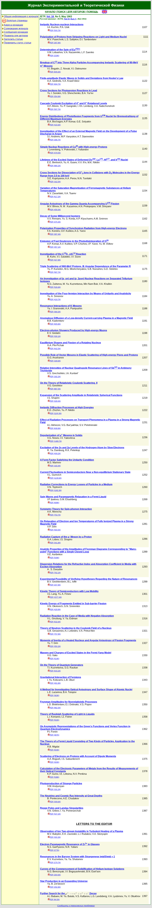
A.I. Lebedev (71, 631)
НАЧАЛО (50, 12)
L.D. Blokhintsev (55, 704)
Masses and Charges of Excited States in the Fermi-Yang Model (75, 652)
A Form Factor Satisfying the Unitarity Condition (67, 460)
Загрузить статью (13, 39)
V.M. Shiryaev (104, 206)
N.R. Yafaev (71, 847)
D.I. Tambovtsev (88, 39)
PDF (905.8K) (55, 324)
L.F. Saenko (87, 52)
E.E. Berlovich (54, 162)
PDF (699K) (54, 503)
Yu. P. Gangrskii (68, 106)
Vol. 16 (50, 16)
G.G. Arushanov (55, 357)
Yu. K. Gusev (70, 162)
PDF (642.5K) (55, 349)
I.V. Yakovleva (67, 438)
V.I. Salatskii (63, 256)
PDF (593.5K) (55, 530)
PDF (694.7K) (55, 84)
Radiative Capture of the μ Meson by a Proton (66, 537)
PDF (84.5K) (55, 900)
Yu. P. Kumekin (55, 269)
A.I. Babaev (53, 896)
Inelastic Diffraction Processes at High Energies (67, 407)
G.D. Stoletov (111, 269)
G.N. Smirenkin (72, 606)
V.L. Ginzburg (54, 618)
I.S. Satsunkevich (71, 759)
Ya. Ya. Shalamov (73, 859)
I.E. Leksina (65, 774)
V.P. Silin (52, 526)
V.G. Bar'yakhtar (69, 425)
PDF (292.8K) (55, 887)
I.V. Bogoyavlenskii (75, 871)
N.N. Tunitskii (84, 178)
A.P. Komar (69, 121)
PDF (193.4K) (55, 466)
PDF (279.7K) (55, 863)
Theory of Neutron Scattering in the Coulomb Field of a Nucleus (75, 628)
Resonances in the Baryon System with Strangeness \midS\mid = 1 (77, 856)
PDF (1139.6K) (56, 478)
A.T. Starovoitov (85, 136)
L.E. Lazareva (54, 692)
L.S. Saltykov (71, 39)
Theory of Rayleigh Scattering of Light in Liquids (67, 714)
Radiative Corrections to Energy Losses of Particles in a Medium (76, 484)
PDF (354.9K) (55, 96)
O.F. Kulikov (67, 231)
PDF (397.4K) (55, 234)
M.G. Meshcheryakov (75, 269)
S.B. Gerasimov (55, 631)
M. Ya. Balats (67, 896)
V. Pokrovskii (68, 149)
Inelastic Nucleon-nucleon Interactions (61, 24)
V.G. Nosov (53, 438)
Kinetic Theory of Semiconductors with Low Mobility (69, 591)
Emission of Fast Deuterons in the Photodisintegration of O (74, 241)
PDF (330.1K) (55, 336)
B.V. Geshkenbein (56, 581)
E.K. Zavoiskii (69, 834)
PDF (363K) (54, 695)
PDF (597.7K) (55, 109)
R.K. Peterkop (72, 450)
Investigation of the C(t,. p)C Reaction (63, 254)
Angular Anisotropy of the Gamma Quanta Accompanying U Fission (79, 203)
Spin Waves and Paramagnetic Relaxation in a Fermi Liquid (73, 496)
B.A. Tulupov (69, 692)
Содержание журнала (16, 28)
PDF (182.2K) (55, 377)
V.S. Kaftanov (82, 896)
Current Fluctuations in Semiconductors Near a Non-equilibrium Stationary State (85, 472)
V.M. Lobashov (55, 52)
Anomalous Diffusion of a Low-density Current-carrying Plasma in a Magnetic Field (86, 318)
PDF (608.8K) (55, 428)
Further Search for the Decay (68, 893)
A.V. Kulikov (66, 244)
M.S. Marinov (54, 462)
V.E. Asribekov (54, 554)
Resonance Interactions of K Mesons (61, 306)
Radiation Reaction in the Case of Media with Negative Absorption (77, 616)
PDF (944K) (54, 750)
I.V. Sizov (76, 256)
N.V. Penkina (80, 774)
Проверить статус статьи (17, 42)
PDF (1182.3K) (56, 490)
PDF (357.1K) (55, 247)
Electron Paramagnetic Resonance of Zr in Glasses (70, 844)
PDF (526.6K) (55, 287)
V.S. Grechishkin (56, 373)
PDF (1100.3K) (56, 413)
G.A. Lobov (53, 539)
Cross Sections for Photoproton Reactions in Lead (68, 90)
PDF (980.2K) (55, 166)
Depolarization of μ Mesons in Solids (61, 435)
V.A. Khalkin (105, 284)
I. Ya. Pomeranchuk (70, 810)
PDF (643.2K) (55, 671)
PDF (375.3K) (55, 222)
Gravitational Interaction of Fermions (60, 677)
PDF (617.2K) (55, 197)
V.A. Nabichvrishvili (104, 106)
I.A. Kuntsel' (72, 373)
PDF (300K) (54, 762)
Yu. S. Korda (68, 218)
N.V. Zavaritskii (55, 193)
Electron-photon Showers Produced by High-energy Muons (73, 330)
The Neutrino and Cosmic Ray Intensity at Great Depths (71, 795)
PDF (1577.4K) (56, 597)
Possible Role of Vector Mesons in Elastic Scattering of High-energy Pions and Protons (89, 355)
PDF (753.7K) (55, 515)
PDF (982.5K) (55, 708)
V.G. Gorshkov (54, 385)
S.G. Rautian (71, 667)
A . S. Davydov (55, 569)
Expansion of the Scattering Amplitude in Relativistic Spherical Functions (81, 395)
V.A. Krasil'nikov (70, 81)
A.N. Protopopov (87, 206)
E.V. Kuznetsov (55, 859)
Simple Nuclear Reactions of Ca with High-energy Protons (73, 147)
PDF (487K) (54, 735)
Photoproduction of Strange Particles (61, 783)
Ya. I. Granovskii (55, 308)
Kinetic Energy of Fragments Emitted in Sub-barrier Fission (73, 603)
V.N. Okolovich (55, 606)
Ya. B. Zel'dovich (56, 884)
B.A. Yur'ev (87, 93)
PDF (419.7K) (55, 299)
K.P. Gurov (52, 774)
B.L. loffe (72, 581)
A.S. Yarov (80, 231)
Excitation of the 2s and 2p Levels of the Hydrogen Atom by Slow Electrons (82, 447)
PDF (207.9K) (55, 585)
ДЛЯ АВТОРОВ (76, 12)
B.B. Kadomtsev (55, 320)
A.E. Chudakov (71, 798)
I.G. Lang (52, 594)
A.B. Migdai (53, 746)
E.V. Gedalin (53, 333)
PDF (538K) (54, 777)
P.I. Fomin (52, 731)
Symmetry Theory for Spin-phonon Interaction (66, 509)
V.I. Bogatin (53, 68)
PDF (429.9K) (55, 609)
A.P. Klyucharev (84, 218)
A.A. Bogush (53, 759)
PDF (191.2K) (55, 789)
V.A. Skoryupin (100, 834)
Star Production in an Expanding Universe (64, 881)
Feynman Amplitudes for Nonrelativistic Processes (68, 702)
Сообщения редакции (16, 32)
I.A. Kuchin (53, 27)
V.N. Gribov (53, 810)
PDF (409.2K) (55, 454)
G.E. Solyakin (84, 121)
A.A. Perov (70, 178)
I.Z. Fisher (66, 716)
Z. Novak (65, 68)
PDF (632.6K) (55, 622)
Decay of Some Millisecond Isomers (60, 216)
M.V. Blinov (53, 206)
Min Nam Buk (91, 284)
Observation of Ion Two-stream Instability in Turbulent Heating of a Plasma (81, 831)
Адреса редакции (13, 25)
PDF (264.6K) (55, 875)
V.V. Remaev (54, 218)
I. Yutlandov (82, 149)
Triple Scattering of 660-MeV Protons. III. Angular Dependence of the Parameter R (85, 266)
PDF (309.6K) (55, 802)
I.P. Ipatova (53, 499)
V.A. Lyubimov (115, 896)
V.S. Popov (86, 704)
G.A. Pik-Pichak (55, 345)
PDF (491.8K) (55, 683)
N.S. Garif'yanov (55, 847)
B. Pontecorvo (54, 798)
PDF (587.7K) (55, 272)
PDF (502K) (54, 720)
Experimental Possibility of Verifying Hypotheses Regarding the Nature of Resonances (88, 579)
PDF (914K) (54, 659)
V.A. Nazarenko (72, 52)
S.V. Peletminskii (88, 425)
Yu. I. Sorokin (54, 93)
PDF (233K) (54, 56)
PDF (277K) (54, 850)
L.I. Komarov (53, 716)
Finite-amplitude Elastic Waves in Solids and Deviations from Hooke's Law (81, 78)
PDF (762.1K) (55, 573)
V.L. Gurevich (54, 475)
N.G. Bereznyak (55, 871)
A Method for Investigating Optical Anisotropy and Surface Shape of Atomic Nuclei (86, 689)
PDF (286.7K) (55, 140)
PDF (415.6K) (55, 125)
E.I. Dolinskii (72, 704)
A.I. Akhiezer (53, 425)
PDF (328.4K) (55, 401)
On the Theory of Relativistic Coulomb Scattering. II (68, 383)
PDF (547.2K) (55, 814)
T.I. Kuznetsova (55, 667)
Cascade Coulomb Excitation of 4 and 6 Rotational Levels (73, 103)
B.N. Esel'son (93, 871)
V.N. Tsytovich (54, 487)
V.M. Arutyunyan (55, 786)
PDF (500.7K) (55, 30)
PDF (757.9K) (55, 634)
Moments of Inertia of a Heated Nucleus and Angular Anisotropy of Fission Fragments (88, 640)
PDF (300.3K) (55, 837)
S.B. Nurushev (95, 269)
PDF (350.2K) (55, 646)
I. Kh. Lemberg (85, 106)
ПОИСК (61, 12)
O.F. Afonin (53, 106)
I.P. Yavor (93, 244)
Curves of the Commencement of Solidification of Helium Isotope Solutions (82, 869)
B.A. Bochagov (55, 121)
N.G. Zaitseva (54, 284)
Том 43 (67, 19)
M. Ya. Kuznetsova (72, 284)
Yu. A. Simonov (55, 296)
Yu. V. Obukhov (132, 896)
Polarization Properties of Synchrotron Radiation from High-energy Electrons (83, 228)
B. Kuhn (51, 256)
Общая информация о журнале (21, 16)
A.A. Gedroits (54, 81)
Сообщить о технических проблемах (76, 906)
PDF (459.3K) (55, 210)
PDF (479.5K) (55, 153)
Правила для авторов (16, 35)
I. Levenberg (53, 149)
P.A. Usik (64, 27)
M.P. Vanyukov (68, 136)
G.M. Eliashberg (68, 499)
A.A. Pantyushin (73, 308)
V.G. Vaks (52, 655)
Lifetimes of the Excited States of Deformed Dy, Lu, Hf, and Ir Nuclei (84, 159)
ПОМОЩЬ (92, 12)
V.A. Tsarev (70, 193)
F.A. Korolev (53, 231)
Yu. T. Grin (52, 643)
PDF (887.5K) (55, 389)
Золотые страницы (17, 20)
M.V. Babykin (54, 834)
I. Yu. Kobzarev (55, 680)
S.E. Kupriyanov (55, 178)
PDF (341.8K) (55, 543)
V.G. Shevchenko (71, 93)
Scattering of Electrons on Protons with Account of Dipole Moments (78, 756)
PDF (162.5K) (55, 182)
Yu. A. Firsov (64, 594)
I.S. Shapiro (53, 398)
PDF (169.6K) (55, 361)
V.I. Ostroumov (78, 68)
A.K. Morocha (54, 511)
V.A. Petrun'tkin (87, 631)
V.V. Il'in (82, 162)
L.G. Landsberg (99, 896)
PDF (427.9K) (55, 260)
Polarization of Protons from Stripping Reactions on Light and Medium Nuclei (83, 37)
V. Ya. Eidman (70, 618)
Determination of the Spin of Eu (60, 49)
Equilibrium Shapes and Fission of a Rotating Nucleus (70, 342)
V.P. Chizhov (80, 244)
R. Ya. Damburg (55, 450)
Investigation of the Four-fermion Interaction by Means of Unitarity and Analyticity (85, 293)
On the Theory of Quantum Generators (61, 665)
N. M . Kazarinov (68, 206)
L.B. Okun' (69, 680)
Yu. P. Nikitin (68, 410)
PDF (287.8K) (55, 43)
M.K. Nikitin (94, 162)
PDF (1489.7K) (56, 441)
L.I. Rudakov (84, 834)
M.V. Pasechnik (55, 39)
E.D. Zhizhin (53, 410)
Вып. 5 (73, 19)
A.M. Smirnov (101, 218)
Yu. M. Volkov (106, 244)
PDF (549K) (54, 558)
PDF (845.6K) (55, 72)
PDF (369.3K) (55, 312)
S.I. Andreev (53, 136)
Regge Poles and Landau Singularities (61, 808)
